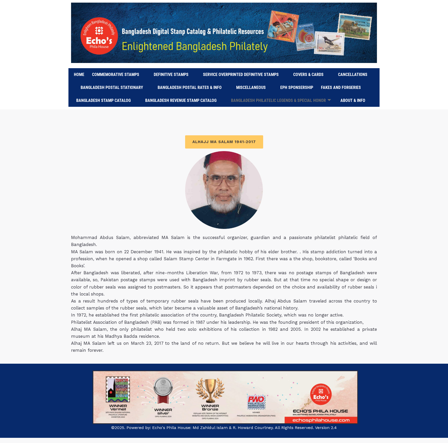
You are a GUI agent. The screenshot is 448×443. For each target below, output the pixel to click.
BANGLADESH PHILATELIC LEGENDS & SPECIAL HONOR (278, 100)
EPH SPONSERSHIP (296, 87)
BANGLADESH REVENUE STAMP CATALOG (180, 100)
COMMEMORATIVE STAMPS (115, 74)
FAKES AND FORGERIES (341, 87)
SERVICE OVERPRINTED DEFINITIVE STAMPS (241, 74)
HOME (79, 74)
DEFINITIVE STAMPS (171, 74)
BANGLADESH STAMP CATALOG (103, 100)
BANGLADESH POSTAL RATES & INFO (190, 87)
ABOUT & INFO (352, 100)
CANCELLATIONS (352, 74)
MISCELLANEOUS (251, 87)
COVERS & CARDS (308, 74)
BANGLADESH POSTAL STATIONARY (112, 87)
